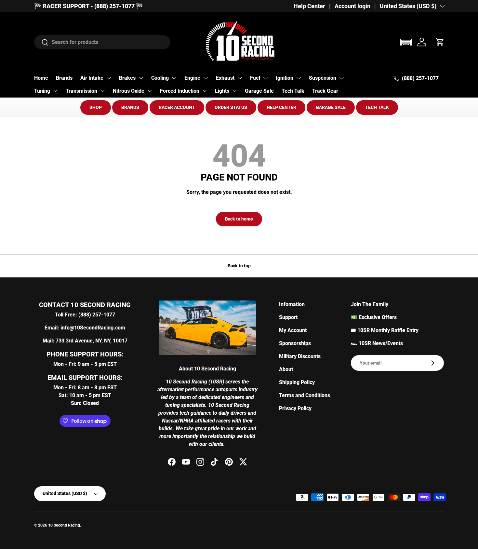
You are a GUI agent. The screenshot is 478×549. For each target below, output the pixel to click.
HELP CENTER (281, 107)
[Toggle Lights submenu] (234, 91)
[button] (405, 42)
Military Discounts (300, 356)
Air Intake (91, 78)
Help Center (309, 6)
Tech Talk (293, 91)
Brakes (127, 78)
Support (288, 317)
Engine (192, 78)
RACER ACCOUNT (177, 107)
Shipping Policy (297, 382)
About (286, 369)
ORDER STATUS (231, 107)
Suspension (322, 78)
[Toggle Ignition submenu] (298, 78)
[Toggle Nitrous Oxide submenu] (149, 91)
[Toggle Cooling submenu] (174, 78)
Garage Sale (259, 91)
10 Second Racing (64, 525)
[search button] (41, 42)
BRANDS (130, 107)
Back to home (239, 218)
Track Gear (325, 91)
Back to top (239, 265)
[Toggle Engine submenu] (205, 78)
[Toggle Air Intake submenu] (109, 78)
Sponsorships (295, 343)
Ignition (284, 78)
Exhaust (225, 78)
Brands (64, 78)
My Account (293, 330)
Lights (222, 91)
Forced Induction (179, 91)
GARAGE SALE (331, 107)
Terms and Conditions (304, 395)
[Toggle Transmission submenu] (102, 91)
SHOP (95, 107)
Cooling (160, 78)
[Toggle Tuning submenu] (55, 91)
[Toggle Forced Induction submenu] (204, 91)
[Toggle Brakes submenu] (141, 78)
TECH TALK (377, 107)
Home (41, 78)
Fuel (255, 78)
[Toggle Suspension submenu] (341, 78)
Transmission (81, 91)
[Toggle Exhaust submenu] (240, 78)
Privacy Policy (295, 408)
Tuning (42, 91)
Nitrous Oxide (128, 91)
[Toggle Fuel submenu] (265, 78)
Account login (352, 6)
